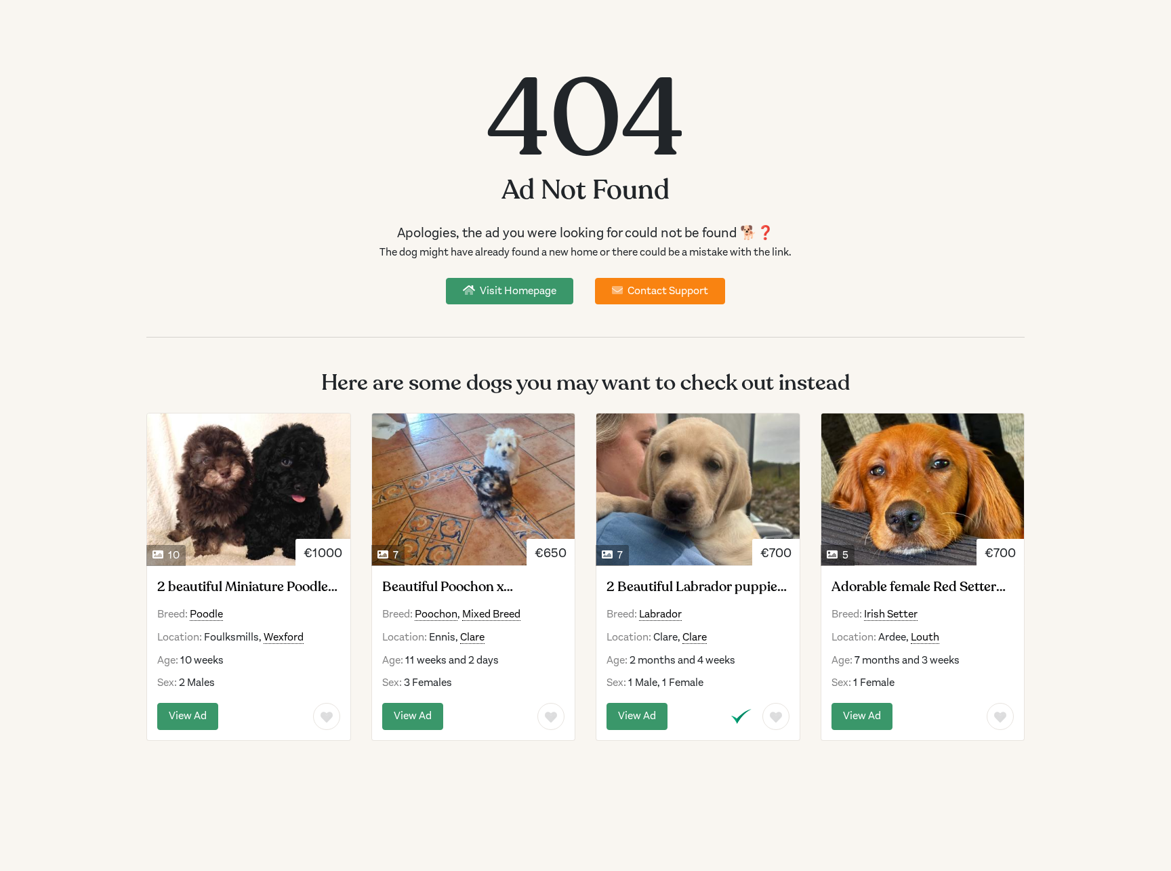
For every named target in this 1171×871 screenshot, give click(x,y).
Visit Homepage (517, 291)
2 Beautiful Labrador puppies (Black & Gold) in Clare (695, 587)
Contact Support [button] (666, 291)
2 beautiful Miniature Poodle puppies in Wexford (242, 587)
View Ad (188, 716)
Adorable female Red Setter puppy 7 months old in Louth (918, 587)
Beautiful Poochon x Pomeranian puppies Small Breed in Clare (462, 587)
